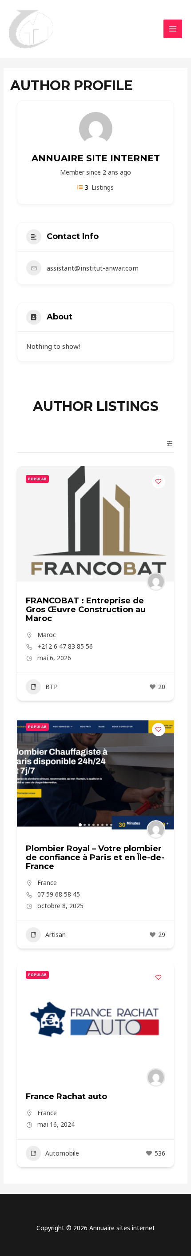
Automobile (62, 1153)
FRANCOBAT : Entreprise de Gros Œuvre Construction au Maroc (86, 609)
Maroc (46, 634)
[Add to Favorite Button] (158, 481)
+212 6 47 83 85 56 (65, 646)
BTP (51, 686)
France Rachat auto (66, 1096)
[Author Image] (156, 581)
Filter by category (166, 443)
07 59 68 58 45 (58, 894)
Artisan (55, 934)
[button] (28, 523)
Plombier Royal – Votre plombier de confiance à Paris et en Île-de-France (95, 857)
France (47, 882)
